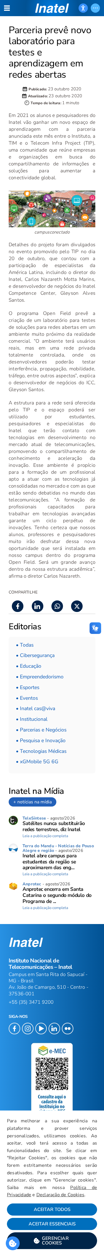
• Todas (25, 644)
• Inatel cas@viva (35, 708)
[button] (52, 1240)
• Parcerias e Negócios (41, 729)
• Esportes (27, 687)
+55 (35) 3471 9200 (31, 1002)
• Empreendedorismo (40, 676)
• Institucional (31, 719)
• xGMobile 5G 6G (37, 761)
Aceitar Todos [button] (52, 1209)
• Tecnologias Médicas (41, 751)
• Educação (28, 665)
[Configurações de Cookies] (13, 1243)
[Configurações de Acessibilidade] (83, 8)
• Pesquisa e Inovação (41, 740)
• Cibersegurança (35, 655)
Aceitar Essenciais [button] (52, 1224)
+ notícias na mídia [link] (32, 802)
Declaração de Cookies (60, 1195)
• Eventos (27, 698)
